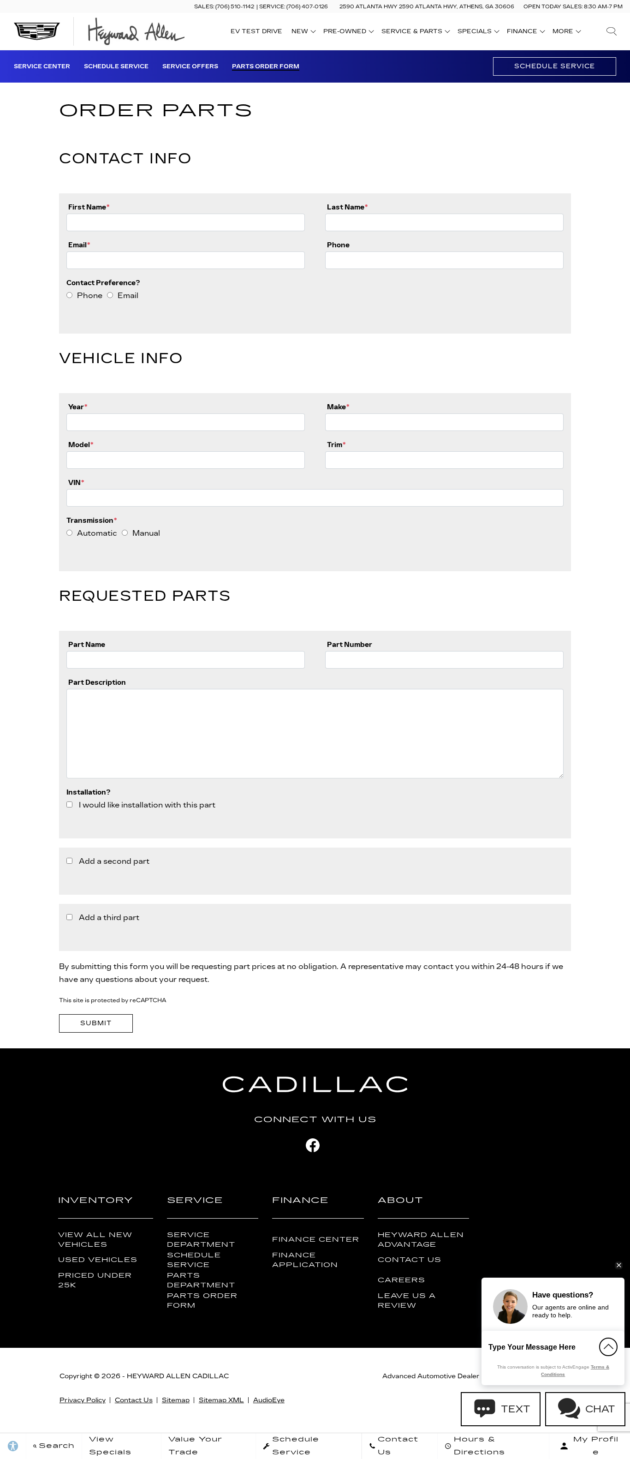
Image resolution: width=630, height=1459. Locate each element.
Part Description (97, 682)
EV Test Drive (256, 31)
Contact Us (409, 1259)
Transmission (91, 520)
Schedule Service (116, 66)
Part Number (349, 644)
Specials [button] (474, 33)
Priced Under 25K (95, 1280)
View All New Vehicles (95, 1240)
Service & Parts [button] (411, 33)
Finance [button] (521, 33)
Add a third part (109, 917)
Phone (338, 244)
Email (79, 244)
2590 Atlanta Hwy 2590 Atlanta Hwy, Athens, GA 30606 (426, 7)
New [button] (302, 33)
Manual (146, 533)
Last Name (347, 207)
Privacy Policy (82, 1400)
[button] (611, 31)
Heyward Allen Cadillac (178, 1376)
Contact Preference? (103, 282)
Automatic (97, 533)
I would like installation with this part (147, 805)
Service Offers (190, 66)
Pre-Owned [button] (344, 33)
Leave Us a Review (407, 1300)
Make (338, 406)
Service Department (201, 1240)
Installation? (88, 792)
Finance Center (315, 1239)
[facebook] (312, 1145)
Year (77, 406)
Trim (336, 444)
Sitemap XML (221, 1400)
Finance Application (305, 1260)
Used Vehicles (97, 1259)
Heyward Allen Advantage (421, 1240)
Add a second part (114, 861)
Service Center (42, 66)
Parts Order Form (265, 66)
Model (80, 444)
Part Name (86, 644)
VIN (76, 482)
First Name (88, 207)
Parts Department (201, 1280)
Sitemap (176, 1400)
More (563, 33)
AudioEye (269, 1400)
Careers (401, 1280)
